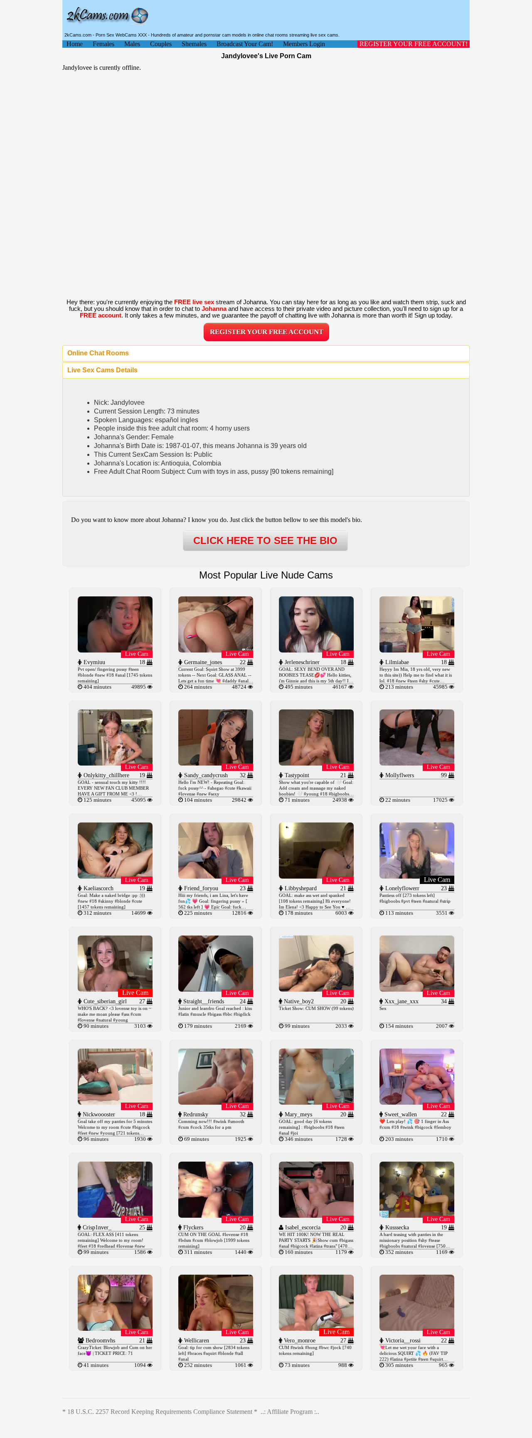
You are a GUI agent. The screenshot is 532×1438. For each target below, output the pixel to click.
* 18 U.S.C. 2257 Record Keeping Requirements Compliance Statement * (159, 1411)
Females (103, 43)
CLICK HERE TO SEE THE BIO (265, 540)
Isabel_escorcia (301, 1227)
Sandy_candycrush (205, 775)
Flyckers (192, 1227)
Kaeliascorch (97, 888)
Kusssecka (396, 1227)
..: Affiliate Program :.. (290, 1411)
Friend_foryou (200, 888)
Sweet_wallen (400, 1114)
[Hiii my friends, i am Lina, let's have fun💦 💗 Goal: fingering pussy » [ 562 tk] (215, 876)
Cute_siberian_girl (104, 1001)
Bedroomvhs (99, 1340)
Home (74, 43)
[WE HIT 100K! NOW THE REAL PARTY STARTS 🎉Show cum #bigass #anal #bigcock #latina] (316, 1215)
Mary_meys (297, 1114)
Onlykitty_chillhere (105, 775)
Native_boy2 (298, 1001)
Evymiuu (93, 662)
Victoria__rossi (402, 1340)
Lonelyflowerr (401, 888)
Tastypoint (296, 775)
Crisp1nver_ (96, 1227)
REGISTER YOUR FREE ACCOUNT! (414, 43)
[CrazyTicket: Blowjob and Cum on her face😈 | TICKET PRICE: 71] (115, 1328)
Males (132, 43)
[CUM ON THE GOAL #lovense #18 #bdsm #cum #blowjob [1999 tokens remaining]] (215, 1215)
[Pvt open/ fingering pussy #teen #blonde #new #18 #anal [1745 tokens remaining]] (115, 650)
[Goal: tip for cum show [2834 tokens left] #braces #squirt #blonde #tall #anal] (215, 1328)
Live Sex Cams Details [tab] (102, 370)
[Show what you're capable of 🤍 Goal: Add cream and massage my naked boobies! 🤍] (316, 763)
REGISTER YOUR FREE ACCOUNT (266, 332)
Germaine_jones (202, 662)
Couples (161, 43)
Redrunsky (195, 1114)
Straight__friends (203, 1001)
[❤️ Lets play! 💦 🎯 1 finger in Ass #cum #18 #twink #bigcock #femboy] (416, 1102)
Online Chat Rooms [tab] (98, 353)
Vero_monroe (298, 1340)
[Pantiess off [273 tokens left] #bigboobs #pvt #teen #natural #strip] (416, 876)
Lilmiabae (396, 662)
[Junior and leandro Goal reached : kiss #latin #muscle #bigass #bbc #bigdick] (215, 989)
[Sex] (416, 989)
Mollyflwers (399, 775)
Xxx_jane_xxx (401, 1001)
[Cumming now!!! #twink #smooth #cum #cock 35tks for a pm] (215, 1102)
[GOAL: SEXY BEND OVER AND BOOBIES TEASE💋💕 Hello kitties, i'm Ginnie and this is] (316, 650)
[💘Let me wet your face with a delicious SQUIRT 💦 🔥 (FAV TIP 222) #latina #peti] (416, 1328)
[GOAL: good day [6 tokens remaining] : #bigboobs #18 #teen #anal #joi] (316, 1102)
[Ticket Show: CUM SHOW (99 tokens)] (316, 989)
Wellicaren (195, 1340)
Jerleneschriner (301, 662)
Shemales (194, 43)
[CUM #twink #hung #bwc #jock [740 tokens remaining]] (316, 1328)
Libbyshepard (300, 888)
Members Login (304, 43)
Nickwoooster (98, 1114)
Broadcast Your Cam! (245, 43)
